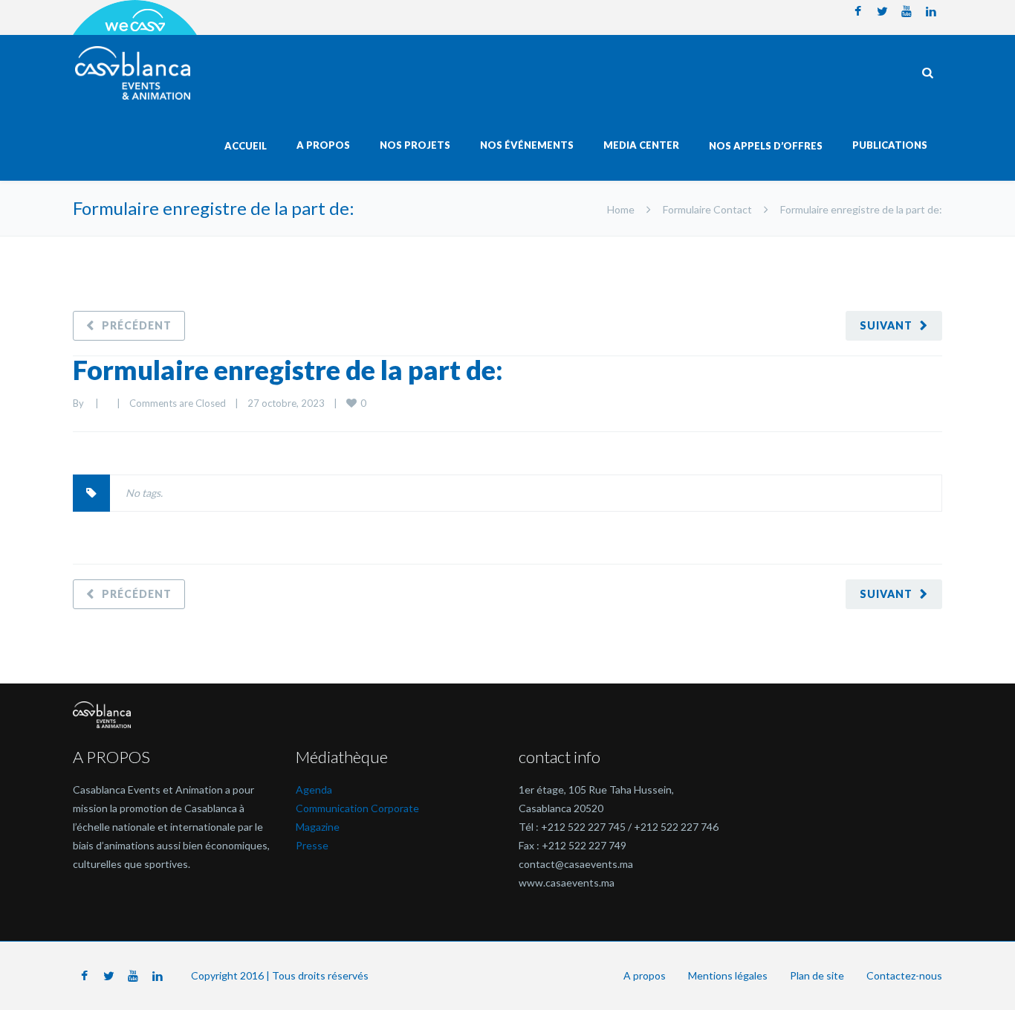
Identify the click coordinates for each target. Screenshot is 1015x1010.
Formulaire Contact (707, 209)
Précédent (137, 325)
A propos (644, 975)
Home (621, 209)
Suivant (886, 325)
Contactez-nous (904, 975)
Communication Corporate (357, 808)
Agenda (314, 789)
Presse (312, 845)
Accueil (245, 146)
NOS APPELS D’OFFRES (766, 146)
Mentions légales (728, 975)
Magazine (318, 826)
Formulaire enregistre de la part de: (288, 369)
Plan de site (817, 975)
